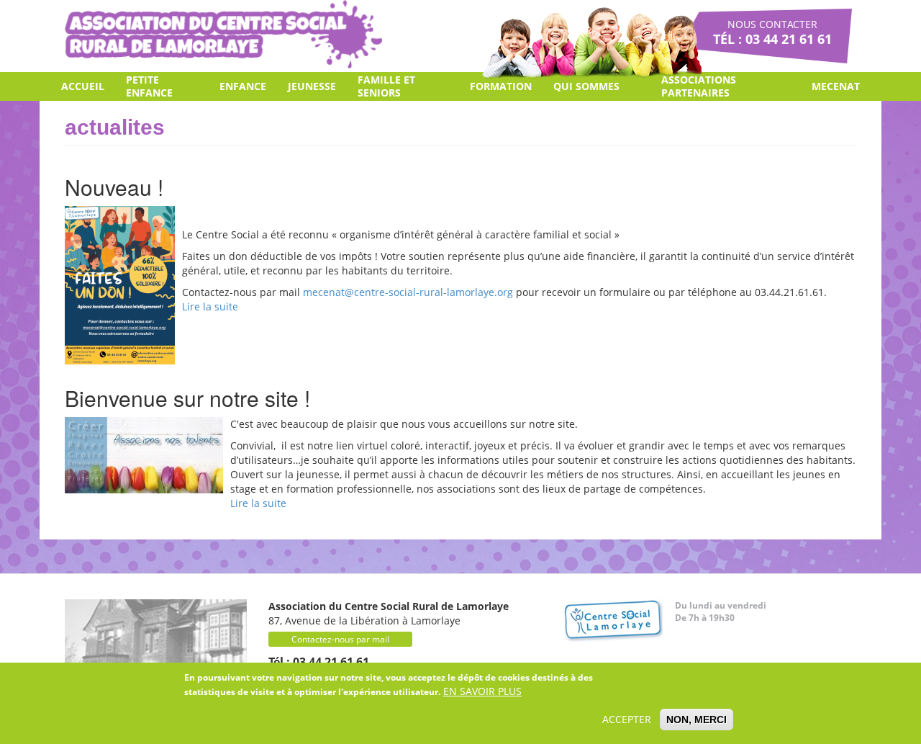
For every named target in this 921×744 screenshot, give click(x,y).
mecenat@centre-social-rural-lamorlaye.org (408, 292)
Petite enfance (149, 86)
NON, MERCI (696, 719)
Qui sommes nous (586, 90)
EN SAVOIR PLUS (482, 691)
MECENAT (836, 86)
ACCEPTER (626, 719)
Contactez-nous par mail (340, 639)
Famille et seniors (386, 86)
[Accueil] (223, 34)
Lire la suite (210, 306)
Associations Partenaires (698, 86)
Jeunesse (312, 86)
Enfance (242, 86)
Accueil (82, 86)
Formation (501, 86)
